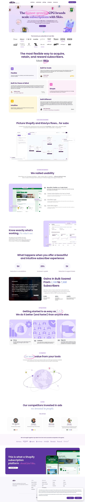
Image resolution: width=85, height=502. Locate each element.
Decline (78, 497)
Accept (70, 497)
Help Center (44, 482)
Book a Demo (34, 482)
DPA (64, 485)
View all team (42, 413)
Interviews (33, 485)
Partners (33, 489)
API (42, 485)
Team (54, 482)
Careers (54, 485)
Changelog (44, 487)
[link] (22, 39)
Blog (32, 487)
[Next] (74, 332)
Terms (64, 482)
